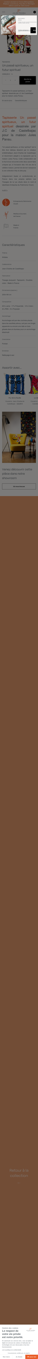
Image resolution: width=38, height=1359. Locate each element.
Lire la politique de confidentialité (11, 1350)
